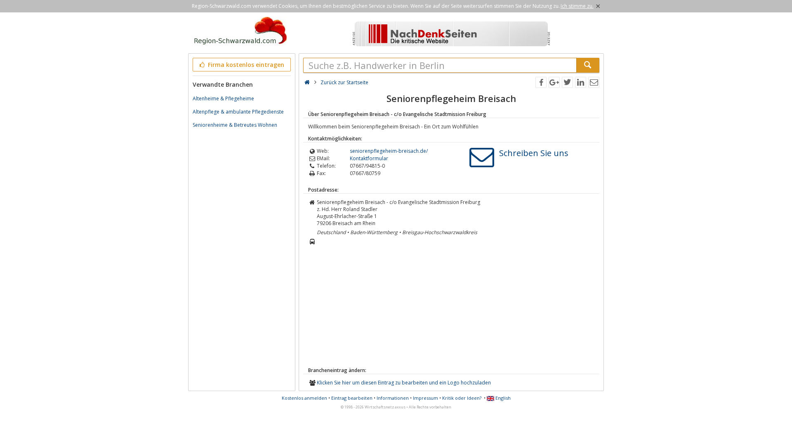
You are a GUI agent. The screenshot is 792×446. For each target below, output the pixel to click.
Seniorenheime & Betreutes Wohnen (235, 124)
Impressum (425, 398)
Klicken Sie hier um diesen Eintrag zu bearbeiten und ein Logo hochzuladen (404, 382)
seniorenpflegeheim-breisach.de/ (389, 150)
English (502, 398)
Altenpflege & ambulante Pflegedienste (238, 111)
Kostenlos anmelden (304, 398)
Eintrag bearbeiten (351, 398)
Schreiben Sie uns (533, 153)
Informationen (393, 398)
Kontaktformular (369, 158)
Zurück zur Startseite (344, 82)
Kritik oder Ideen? (461, 398)
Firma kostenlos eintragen (245, 65)
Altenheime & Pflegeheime (223, 98)
